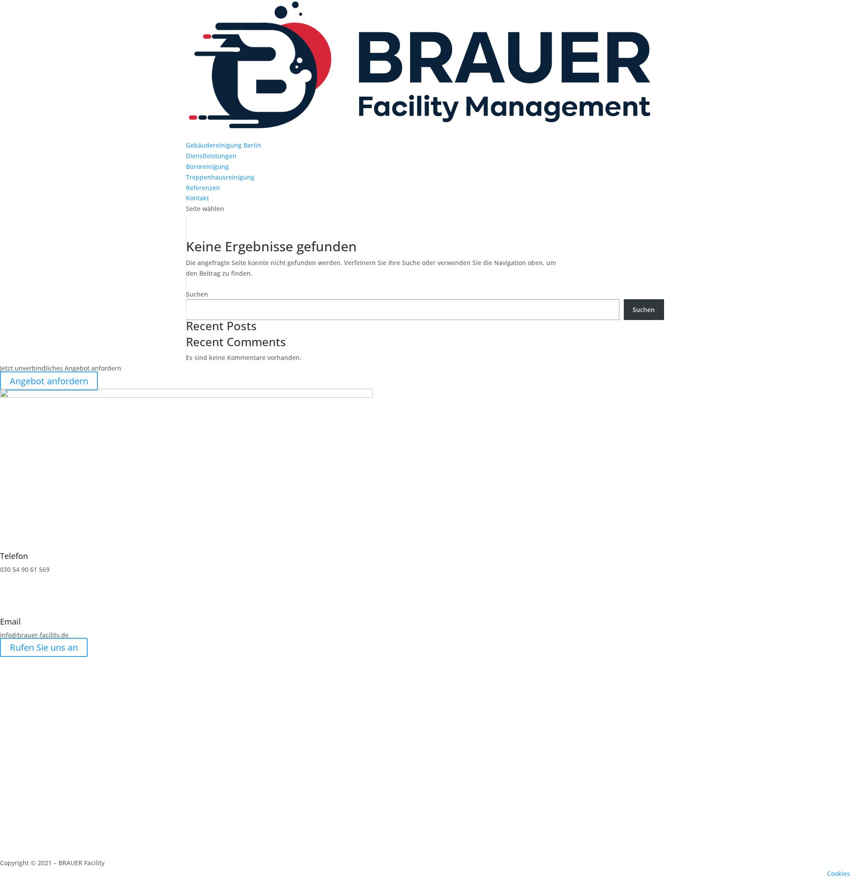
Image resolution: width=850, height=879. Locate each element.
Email (10, 621)
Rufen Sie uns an (44, 647)
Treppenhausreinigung (220, 177)
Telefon (14, 556)
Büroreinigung (207, 166)
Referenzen (203, 188)
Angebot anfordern (49, 381)
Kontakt (197, 198)
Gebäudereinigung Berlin (223, 145)
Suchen (197, 294)
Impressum (759, 873)
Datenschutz (801, 873)
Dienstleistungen (211, 156)
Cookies (838, 873)
